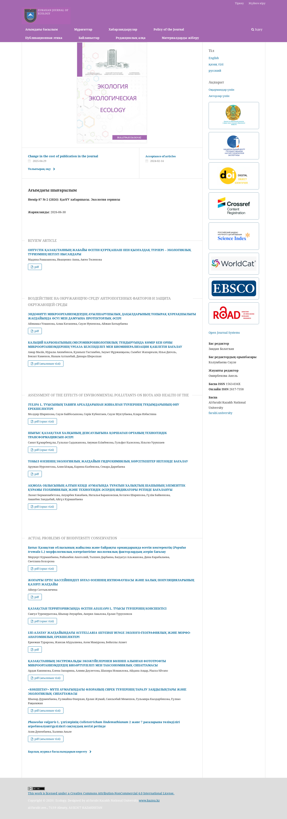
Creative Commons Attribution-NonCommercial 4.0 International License (122, 793)
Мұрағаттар (83, 29)
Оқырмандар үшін (221, 89)
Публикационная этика (43, 38)
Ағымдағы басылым (41, 29)
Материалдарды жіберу (180, 38)
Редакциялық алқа (130, 38)
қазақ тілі (216, 64)
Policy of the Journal (169, 29)
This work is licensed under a (49, 793)
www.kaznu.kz (149, 800)
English (214, 58)
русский (215, 71)
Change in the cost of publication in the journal (63, 156)
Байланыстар (89, 38)
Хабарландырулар (123, 29)
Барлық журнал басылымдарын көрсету (57, 751)
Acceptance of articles (160, 156)
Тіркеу (239, 3)
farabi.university (220, 413)
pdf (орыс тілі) (44, 421)
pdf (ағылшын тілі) (47, 363)
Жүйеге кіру (257, 3)
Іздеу (258, 29)
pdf (36, 267)
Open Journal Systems (224, 333)
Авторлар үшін (219, 96)
